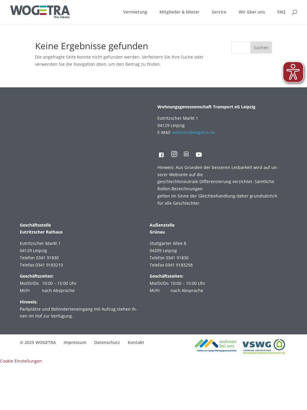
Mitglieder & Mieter (179, 12)
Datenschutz (107, 342)
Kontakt (136, 342)
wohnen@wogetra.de (193, 132)
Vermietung (135, 12)
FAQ (281, 12)
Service (219, 12)
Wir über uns (252, 12)
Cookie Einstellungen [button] (21, 361)
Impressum (75, 342)
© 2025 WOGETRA (38, 342)
